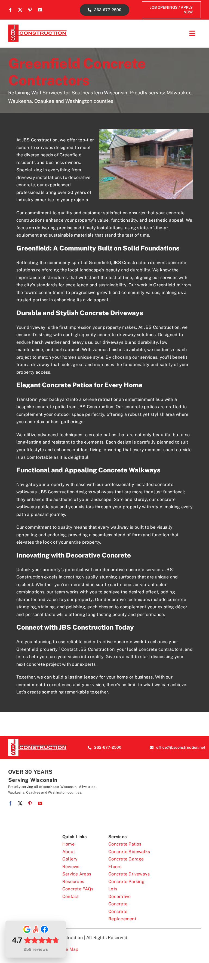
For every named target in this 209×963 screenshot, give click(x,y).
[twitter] (20, 10)
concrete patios (140, 406)
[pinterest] (30, 10)
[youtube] (40, 10)
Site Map (69, 949)
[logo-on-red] (37, 740)
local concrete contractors (154, 649)
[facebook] (10, 10)
